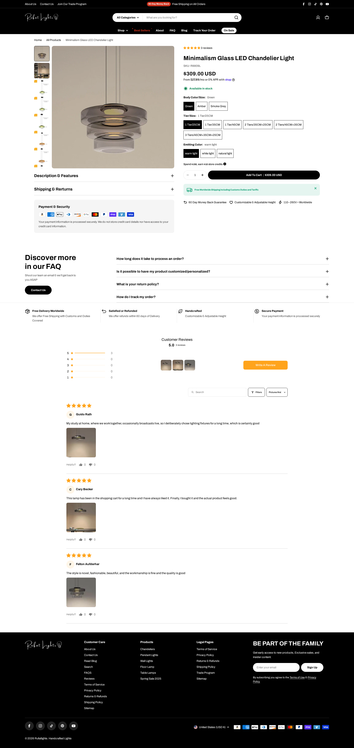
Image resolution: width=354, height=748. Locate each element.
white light (208, 153)
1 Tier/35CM (212, 124)
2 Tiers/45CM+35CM (289, 124)
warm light (191, 153)
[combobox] (177, 17)
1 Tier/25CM (192, 124)
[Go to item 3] (189, 365)
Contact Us (47, 4)
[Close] (315, 188)
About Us (30, 4)
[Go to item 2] (178, 365)
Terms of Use (297, 677)
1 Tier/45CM (232, 124)
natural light (225, 153)
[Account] (318, 17)
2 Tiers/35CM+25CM (258, 124)
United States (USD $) (212, 727)
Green (189, 106)
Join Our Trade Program (71, 4)
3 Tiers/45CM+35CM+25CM (203, 135)
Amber (201, 106)
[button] (192, 47)
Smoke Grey (218, 106)
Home (38, 40)
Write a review (266, 365)
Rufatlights (41, 738)
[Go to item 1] (166, 365)
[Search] (236, 17)
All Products (53, 40)
